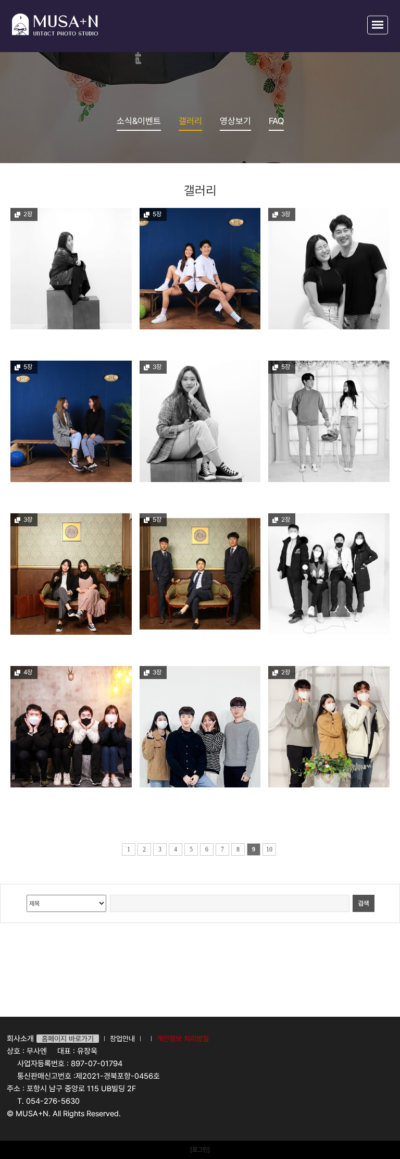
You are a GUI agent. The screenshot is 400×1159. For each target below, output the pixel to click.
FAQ (276, 121)
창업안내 (122, 1038)
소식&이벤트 (139, 121)
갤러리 (190, 121)
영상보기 (235, 121)
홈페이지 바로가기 (68, 1038)
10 (269, 849)
